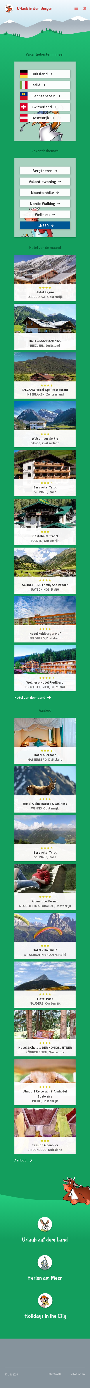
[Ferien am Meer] (45, 1268)
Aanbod (20, 1160)
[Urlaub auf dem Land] (45, 1230)
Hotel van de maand (29, 697)
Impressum (54, 1373)
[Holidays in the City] (45, 1306)
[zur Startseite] (28, 8)
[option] (45, 473)
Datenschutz (78, 1373)
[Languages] (85, 8)
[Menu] (76, 8)
